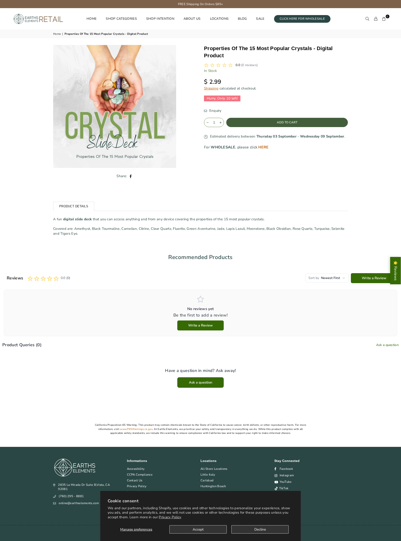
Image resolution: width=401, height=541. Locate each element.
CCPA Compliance (140, 475)
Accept (198, 529)
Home (57, 34)
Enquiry (214, 110)
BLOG (242, 18)
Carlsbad (206, 480)
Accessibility (136, 469)
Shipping (211, 88)
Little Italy (207, 475)
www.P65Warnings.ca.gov (136, 429)
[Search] (367, 19)
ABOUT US (192, 18)
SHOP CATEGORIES (121, 18)
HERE (263, 147)
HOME (92, 18)
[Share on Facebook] (131, 176)
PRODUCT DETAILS (73, 206)
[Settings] (376, 19)
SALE (260, 18)
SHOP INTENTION (160, 18)
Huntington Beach (213, 486)
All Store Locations (213, 469)
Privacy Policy (170, 517)
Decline (260, 529)
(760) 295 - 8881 (71, 496)
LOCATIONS (219, 18)
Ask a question (387, 345)
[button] (384, 19)
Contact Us (134, 480)
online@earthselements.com (79, 503)
